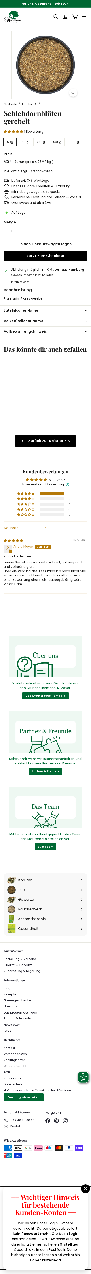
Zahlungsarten (15, 1060)
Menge (10, 222)
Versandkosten (40, 171)
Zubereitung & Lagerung (22, 971)
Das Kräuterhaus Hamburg (45, 696)
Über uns (10, 1006)
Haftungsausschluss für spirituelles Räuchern (37, 1090)
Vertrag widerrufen (23, 1097)
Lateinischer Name (21, 310)
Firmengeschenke (17, 1000)
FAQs (7, 1031)
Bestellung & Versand (20, 959)
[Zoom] (73, 93)
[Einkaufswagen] (75, 16)
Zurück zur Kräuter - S (49, 440)
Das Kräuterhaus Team (21, 1012)
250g (41, 142)
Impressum (12, 1078)
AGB (7, 1072)
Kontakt (9, 1048)
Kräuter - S (29, 104)
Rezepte (10, 994)
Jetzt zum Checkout (45, 255)
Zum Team (45, 847)
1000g (74, 142)
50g (10, 142)
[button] (14, 131)
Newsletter (12, 1025)
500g (57, 142)
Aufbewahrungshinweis (25, 331)
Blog (7, 988)
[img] (13, 540)
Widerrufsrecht (15, 1066)
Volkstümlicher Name (23, 321)
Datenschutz (13, 1084)
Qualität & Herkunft (18, 965)
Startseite (10, 104)
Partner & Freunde (45, 771)
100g (24, 142)
